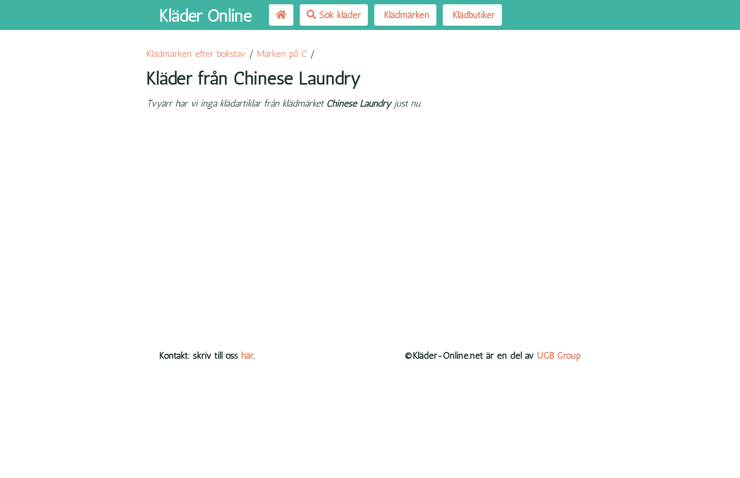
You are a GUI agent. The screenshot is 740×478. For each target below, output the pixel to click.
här (247, 355)
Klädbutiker (472, 15)
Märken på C (282, 53)
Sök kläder (338, 15)
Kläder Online (205, 15)
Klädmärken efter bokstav (195, 53)
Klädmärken (405, 15)
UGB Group (559, 355)
